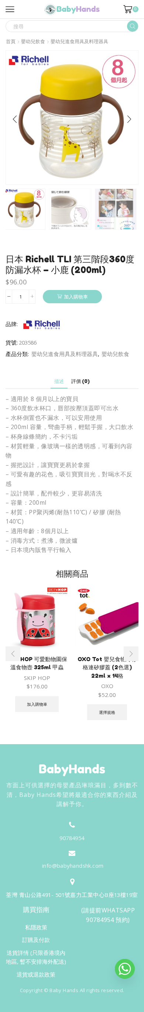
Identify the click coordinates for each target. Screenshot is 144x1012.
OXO (107, 686)
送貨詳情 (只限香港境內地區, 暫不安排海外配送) (36, 957)
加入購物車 (76, 296)
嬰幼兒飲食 (33, 41)
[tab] (59, 381)
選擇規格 (107, 712)
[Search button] (132, 26)
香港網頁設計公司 (67, 1005)
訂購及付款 (36, 939)
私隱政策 (36, 927)
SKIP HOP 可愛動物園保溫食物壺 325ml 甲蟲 (37, 663)
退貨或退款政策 (36, 974)
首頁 (11, 41)
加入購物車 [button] (37, 704)
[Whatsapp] (125, 969)
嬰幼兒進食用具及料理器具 (79, 41)
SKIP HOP (37, 677)
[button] (15, 119)
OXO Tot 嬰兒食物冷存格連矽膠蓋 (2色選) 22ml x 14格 (107, 667)
